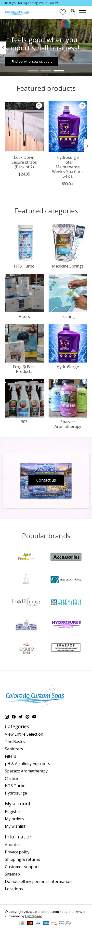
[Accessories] (66, 557)
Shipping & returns (22, 859)
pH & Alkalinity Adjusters (27, 763)
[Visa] (38, 923)
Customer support (22, 866)
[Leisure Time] (26, 648)
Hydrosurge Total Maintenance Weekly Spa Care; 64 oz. (67, 167)
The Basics (15, 741)
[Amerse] (26, 580)
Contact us (46, 480)
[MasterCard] (30, 923)
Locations (14, 888)
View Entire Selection (24, 734)
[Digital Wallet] (65, 923)
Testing (68, 316)
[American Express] (46, 923)
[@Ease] (26, 557)
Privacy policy (17, 852)
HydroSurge (68, 366)
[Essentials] (66, 603)
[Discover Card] (54, 923)
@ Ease (11, 778)
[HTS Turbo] (26, 625)
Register (12, 811)
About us (13, 844)
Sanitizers (14, 749)
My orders (14, 819)
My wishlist (15, 826)
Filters (24, 316)
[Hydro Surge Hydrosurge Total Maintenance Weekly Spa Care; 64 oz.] (68, 126)
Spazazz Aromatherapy (67, 424)
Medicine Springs (68, 266)
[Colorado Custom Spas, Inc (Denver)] (17, 12)
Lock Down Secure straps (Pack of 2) (24, 162)
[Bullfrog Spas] (26, 603)
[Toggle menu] (82, 12)
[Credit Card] (22, 923)
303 (24, 421)
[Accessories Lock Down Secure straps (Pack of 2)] (24, 126)
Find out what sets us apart (32, 61)
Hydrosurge (16, 793)
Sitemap (12, 874)
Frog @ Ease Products (24, 369)
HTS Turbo (24, 266)
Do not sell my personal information (38, 881)
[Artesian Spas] (66, 580)
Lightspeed (33, 916)
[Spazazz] (66, 648)
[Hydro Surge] (66, 625)
